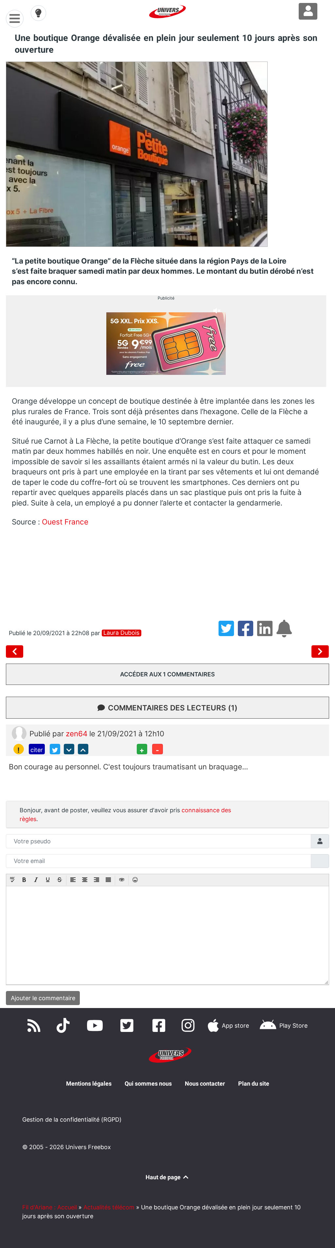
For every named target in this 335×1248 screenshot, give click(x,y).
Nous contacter (205, 1083)
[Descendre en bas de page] (69, 749)
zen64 (77, 733)
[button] (12, 880)
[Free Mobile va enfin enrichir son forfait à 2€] (320, 651)
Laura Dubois (121, 633)
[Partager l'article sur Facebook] (247, 633)
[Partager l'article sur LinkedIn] (266, 633)
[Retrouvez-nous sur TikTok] (64, 1025)
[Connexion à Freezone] (308, 11)
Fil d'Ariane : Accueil (49, 1207)
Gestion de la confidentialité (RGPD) (72, 1119)
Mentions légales (89, 1083)
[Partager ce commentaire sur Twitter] (55, 749)
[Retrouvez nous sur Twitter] (128, 1025)
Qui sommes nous (148, 1083)
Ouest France (65, 521)
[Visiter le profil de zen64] (19, 732)
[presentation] (12, 880)
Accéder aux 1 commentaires (167, 674)
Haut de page (164, 1177)
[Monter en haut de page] (83, 749)
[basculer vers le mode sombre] (38, 13)
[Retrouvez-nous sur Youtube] (96, 1025)
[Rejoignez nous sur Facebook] (160, 1025)
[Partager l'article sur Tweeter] (228, 633)
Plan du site (253, 1083)
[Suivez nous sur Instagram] (189, 1025)
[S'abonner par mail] (285, 633)
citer (36, 749)
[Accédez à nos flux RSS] (35, 1025)
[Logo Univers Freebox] (167, 11)
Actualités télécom (108, 1207)
